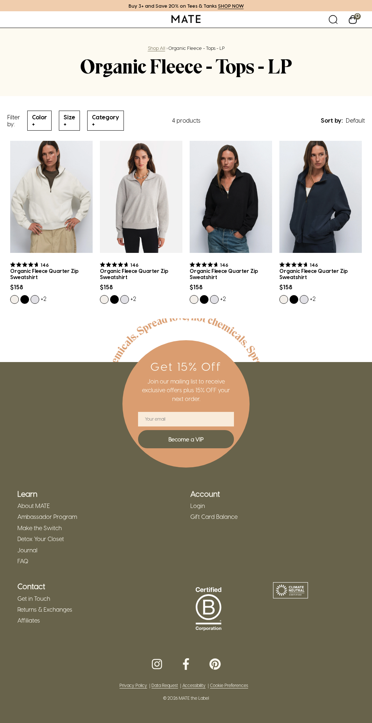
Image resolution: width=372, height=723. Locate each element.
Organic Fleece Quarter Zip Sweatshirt (44, 274)
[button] (333, 19)
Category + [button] (105, 120)
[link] (186, 19)
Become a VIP (186, 439)
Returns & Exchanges (44, 609)
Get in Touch (33, 598)
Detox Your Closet (40, 539)
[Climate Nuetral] (290, 591)
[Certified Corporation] (208, 609)
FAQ (22, 561)
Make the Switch (39, 528)
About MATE (33, 505)
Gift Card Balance (214, 516)
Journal (27, 550)
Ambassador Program (47, 516)
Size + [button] (69, 120)
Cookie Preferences (229, 685)
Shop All (156, 48)
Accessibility (194, 685)
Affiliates (28, 620)
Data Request (164, 685)
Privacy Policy (133, 685)
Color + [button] (39, 120)
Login (197, 505)
